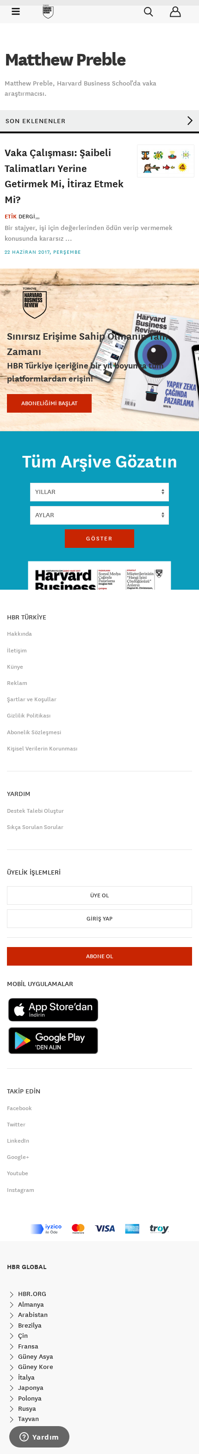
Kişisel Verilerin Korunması (42, 748)
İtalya (25, 1377)
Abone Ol (99, 956)
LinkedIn (18, 1141)
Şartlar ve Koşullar (31, 699)
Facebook (19, 1108)
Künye (15, 667)
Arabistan (32, 1314)
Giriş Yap (99, 918)
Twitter (16, 1124)
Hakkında (19, 634)
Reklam (17, 683)
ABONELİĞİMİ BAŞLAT (49, 403)
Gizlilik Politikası (28, 715)
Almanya (30, 1304)
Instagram (20, 1190)
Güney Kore (34, 1366)
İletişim (17, 650)
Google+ (18, 1157)
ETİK (11, 216)
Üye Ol (99, 895)
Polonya (29, 1398)
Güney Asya (34, 1356)
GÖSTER (99, 538)
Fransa (27, 1346)
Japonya (30, 1387)
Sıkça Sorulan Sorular (35, 827)
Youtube (17, 1173)
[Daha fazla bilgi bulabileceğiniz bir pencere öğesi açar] (39, 1437)
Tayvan (27, 1419)
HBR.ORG (31, 1294)
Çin (22, 1335)
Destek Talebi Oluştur (35, 811)
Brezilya (29, 1325)
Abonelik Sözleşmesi (34, 732)
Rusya (26, 1408)
